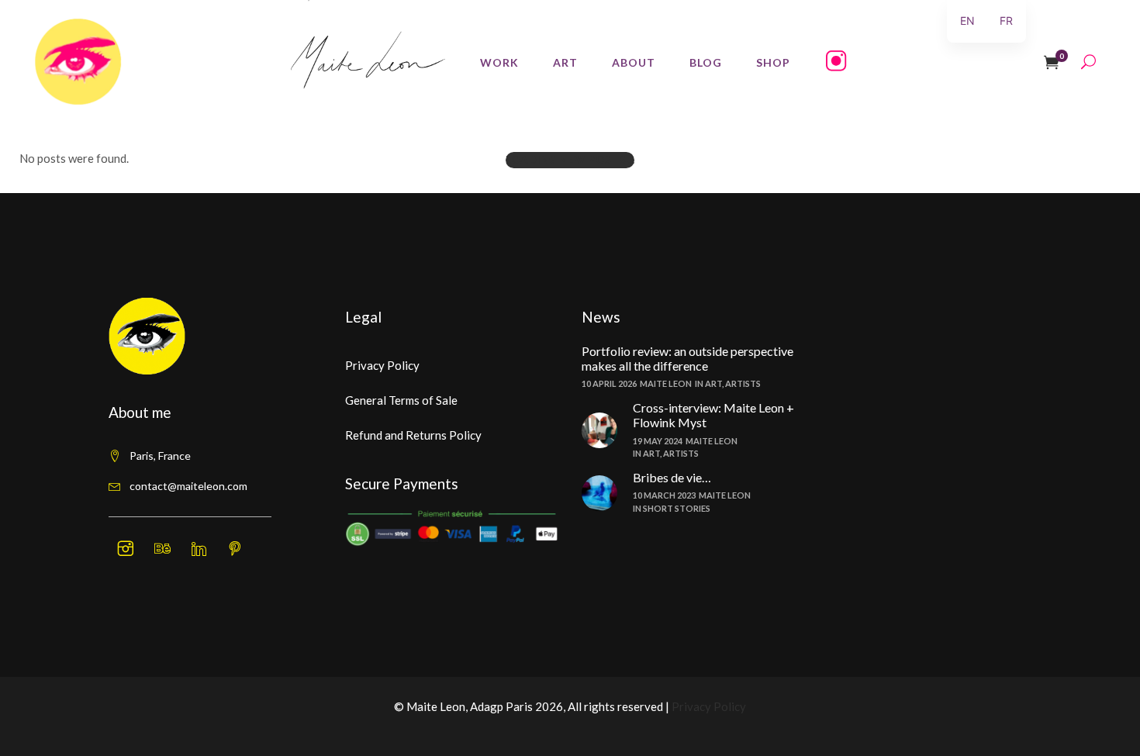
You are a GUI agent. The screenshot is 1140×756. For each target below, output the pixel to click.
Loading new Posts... (570, 160)
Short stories (676, 508)
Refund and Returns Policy (413, 435)
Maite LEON (666, 383)
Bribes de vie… (672, 477)
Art (713, 383)
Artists (743, 383)
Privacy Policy (382, 365)
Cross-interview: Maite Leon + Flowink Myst (713, 415)
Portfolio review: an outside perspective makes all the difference (687, 358)
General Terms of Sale (401, 400)
